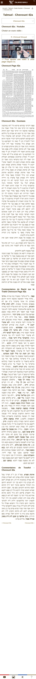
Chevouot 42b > (29, 523)
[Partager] (32, 8)
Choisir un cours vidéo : (12, 31)
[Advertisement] (19, 527)
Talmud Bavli (21, 2)
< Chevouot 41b (6, 523)
